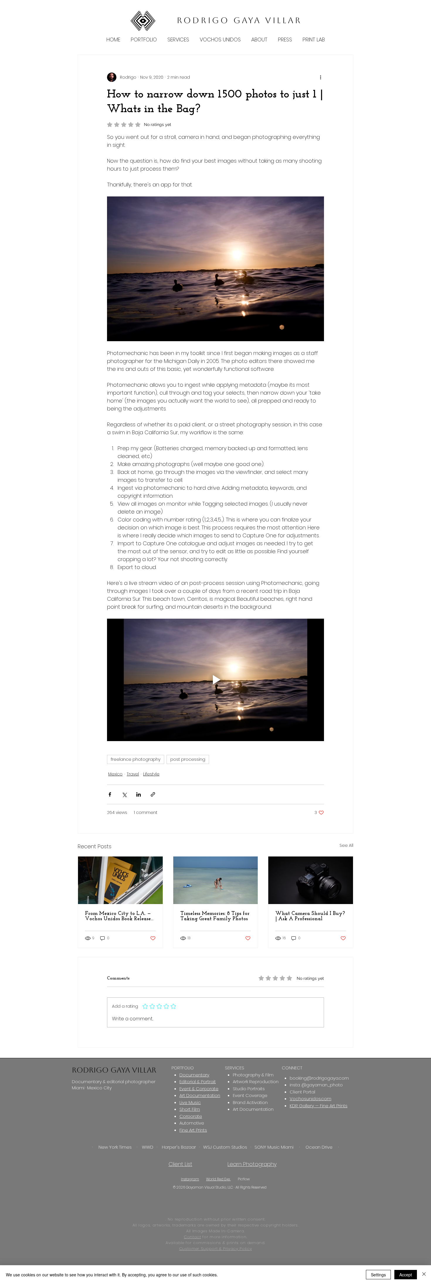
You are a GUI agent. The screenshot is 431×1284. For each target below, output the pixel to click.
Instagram (190, 1179)
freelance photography (135, 759)
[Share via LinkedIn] (138, 794)
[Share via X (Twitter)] (124, 794)
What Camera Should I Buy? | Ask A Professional (310, 916)
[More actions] (320, 77)
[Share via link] (153, 794)
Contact (192, 1237)
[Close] (423, 1274)
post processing (187, 759)
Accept (405, 1275)
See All (346, 845)
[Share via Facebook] (110, 794)
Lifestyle (151, 774)
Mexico (115, 774)
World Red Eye (218, 1179)
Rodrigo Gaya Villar (239, 20)
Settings (378, 1275)
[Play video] (215, 680)
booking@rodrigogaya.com (319, 1078)
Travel (133, 774)
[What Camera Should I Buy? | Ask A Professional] (310, 880)
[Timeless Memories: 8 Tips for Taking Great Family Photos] (215, 880)
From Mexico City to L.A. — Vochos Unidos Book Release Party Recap (118, 916)
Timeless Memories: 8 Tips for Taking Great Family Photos (215, 916)
